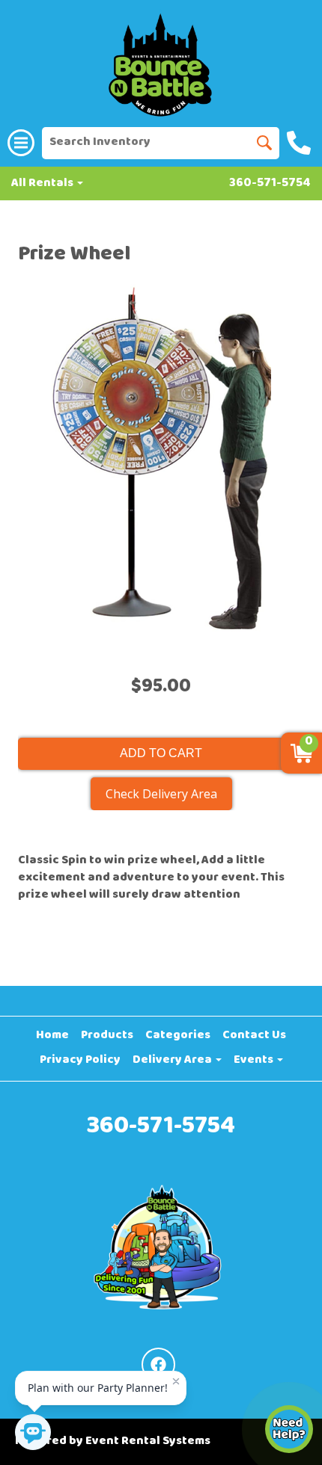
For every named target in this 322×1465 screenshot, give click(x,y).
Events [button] (255, 1061)
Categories (177, 1036)
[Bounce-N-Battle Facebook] (158, 1364)
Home (52, 1036)
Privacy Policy (80, 1061)
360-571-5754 (270, 184)
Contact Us (254, 1036)
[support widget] (289, 1429)
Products (107, 1036)
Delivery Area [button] (173, 1061)
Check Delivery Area (161, 794)
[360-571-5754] (301, 143)
